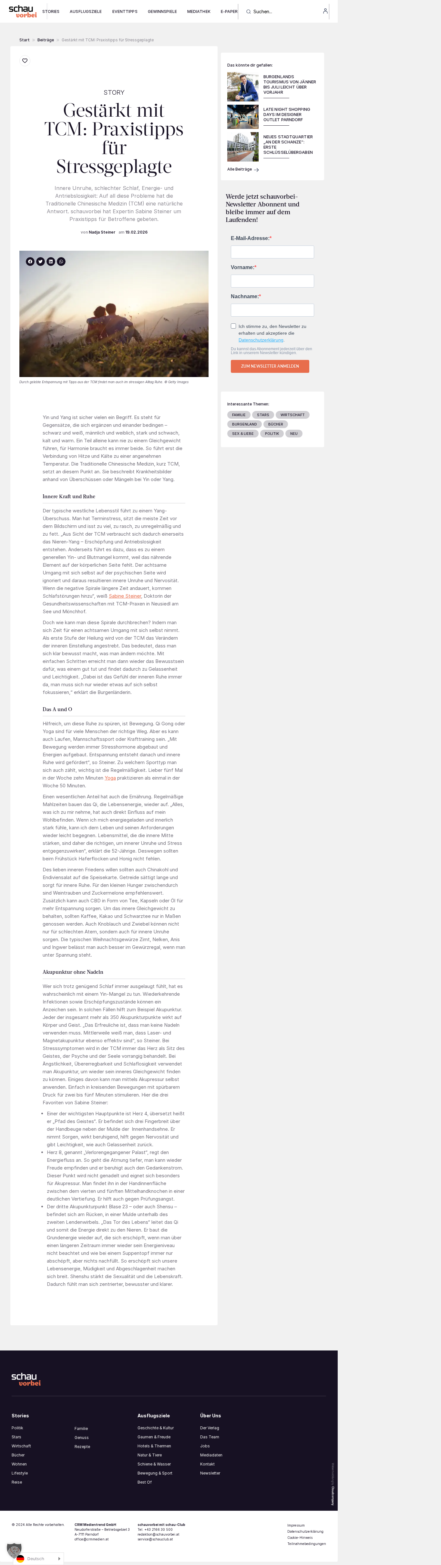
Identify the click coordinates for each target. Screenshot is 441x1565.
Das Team (209, 1436)
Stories (51, 11)
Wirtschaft (21, 1446)
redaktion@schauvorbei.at (158, 1534)
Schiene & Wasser (154, 1464)
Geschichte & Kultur (156, 1427)
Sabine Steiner (125, 596)
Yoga (110, 778)
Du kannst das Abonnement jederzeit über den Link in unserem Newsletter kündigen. (271, 351)
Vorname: (242, 267)
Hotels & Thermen (154, 1446)
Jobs (205, 1446)
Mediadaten (211, 1455)
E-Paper (229, 11)
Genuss (82, 1437)
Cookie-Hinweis (300, 1537)
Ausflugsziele (86, 11)
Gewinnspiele (162, 11)
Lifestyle (20, 1473)
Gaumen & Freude (154, 1436)
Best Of (145, 1482)
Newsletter (210, 1473)
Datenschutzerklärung (261, 339)
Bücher (18, 1455)
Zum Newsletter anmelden (270, 366)
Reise (17, 1482)
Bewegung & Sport (155, 1473)
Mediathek (198, 11)
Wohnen (19, 1464)
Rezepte (82, 1446)
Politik (17, 1427)
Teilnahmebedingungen (306, 1544)
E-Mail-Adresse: (250, 238)
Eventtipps (125, 11)
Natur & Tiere (150, 1455)
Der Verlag (209, 1427)
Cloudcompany (332, 1496)
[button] (45, 40)
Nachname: (245, 296)
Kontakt (207, 1464)
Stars (16, 1436)
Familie (81, 1428)
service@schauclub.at (155, 1539)
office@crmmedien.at (91, 1539)
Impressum (296, 1525)
